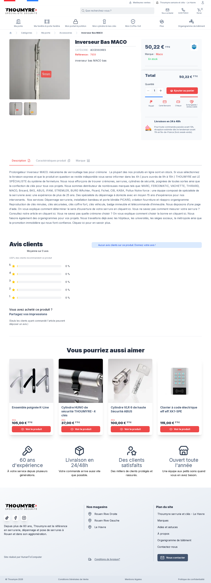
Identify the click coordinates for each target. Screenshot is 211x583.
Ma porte (45, 33)
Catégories (26, 33)
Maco (159, 54)
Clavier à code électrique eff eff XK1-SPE (178, 409)
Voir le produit (34, 429)
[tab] (21, 160)
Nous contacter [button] (175, 557)
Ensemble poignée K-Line (30, 407)
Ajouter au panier (184, 90)
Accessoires (66, 33)
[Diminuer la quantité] (148, 91)
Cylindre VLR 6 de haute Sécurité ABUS (128, 409)
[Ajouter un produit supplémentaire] (161, 91)
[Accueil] (10, 33)
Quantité (149, 84)
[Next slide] (67, 69)
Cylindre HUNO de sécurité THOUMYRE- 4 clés (78, 411)
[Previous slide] (12, 69)
